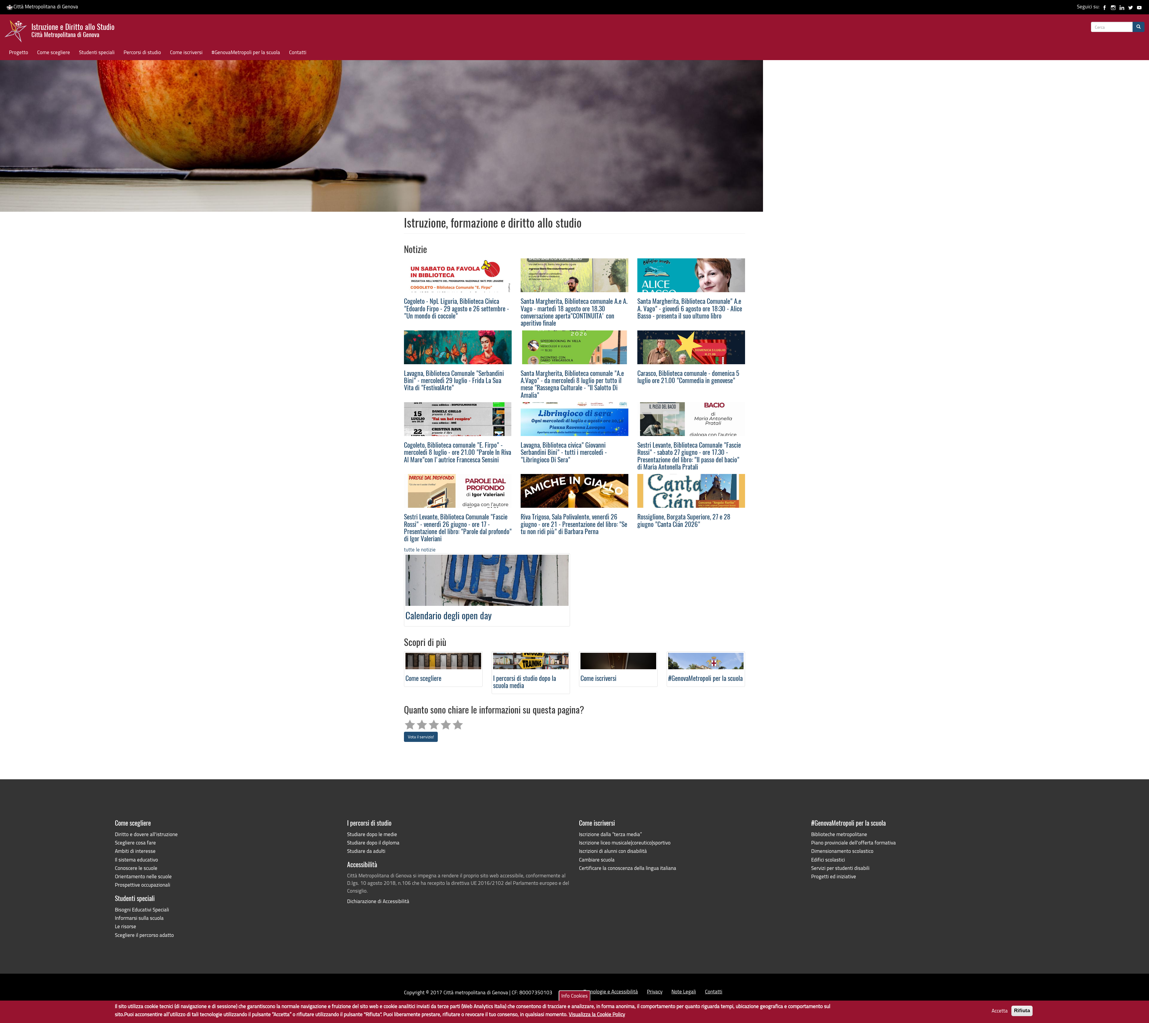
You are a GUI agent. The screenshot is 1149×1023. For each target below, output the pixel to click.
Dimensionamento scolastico (842, 850)
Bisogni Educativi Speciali (142, 909)
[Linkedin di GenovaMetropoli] (1122, 6)
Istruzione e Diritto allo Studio (73, 29)
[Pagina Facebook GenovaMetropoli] (1104, 6)
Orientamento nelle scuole (143, 876)
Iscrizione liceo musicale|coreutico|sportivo (625, 842)
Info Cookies (574, 995)
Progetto (18, 52)
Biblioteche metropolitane (839, 834)
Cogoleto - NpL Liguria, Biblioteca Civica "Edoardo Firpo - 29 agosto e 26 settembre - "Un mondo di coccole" (456, 309)
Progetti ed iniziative (833, 876)
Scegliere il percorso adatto (144, 934)
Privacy (654, 991)
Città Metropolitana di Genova (45, 6)
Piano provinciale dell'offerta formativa (853, 842)
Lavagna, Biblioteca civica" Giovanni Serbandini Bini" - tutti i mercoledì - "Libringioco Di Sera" (564, 453)
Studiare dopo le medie (372, 834)
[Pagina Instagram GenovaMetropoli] (1113, 6)
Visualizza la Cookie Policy (597, 1014)
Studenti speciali (97, 52)
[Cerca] (1139, 27)
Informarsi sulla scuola (139, 917)
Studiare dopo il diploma (373, 842)
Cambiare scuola (597, 859)
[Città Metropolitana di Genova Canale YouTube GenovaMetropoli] (1139, 6)
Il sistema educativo (136, 859)
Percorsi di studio (142, 52)
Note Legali (683, 991)
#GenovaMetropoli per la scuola (246, 52)
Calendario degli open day (448, 616)
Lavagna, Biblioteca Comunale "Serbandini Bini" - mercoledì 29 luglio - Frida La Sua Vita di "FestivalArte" (454, 381)
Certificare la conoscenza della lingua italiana (627, 868)
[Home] (17, 32)
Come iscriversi (186, 52)
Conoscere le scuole (136, 868)
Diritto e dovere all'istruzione (146, 834)
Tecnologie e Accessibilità (610, 991)
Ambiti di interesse (135, 850)
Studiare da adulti (366, 850)
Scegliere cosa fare (135, 842)
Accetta (1000, 1010)
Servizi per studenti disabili (840, 868)
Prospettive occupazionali (142, 884)
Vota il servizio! (421, 737)
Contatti (297, 52)
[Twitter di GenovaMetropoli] (1130, 6)
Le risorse (125, 926)
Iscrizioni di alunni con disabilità (613, 850)
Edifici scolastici (828, 859)
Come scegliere (53, 52)
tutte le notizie (420, 549)
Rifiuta (1022, 1010)
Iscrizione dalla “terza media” (610, 834)
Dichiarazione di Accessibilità (378, 901)
